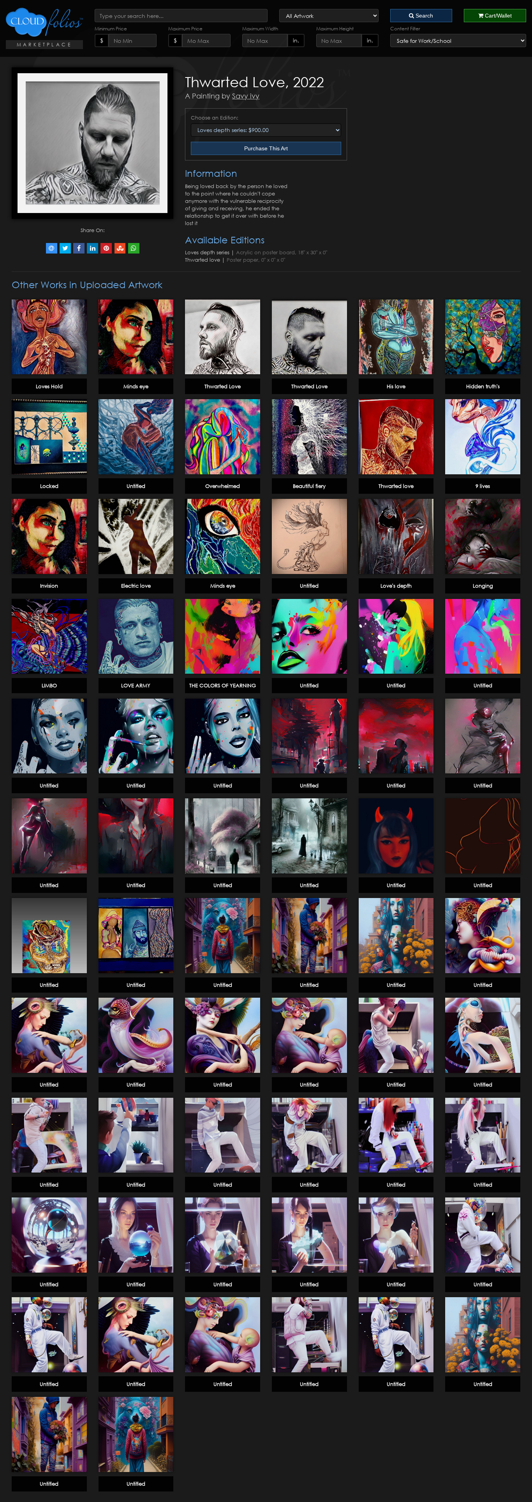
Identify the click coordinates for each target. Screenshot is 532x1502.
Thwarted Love (222, 386)
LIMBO (49, 685)
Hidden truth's (483, 386)
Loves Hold (49, 386)
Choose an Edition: (214, 117)
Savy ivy (245, 96)
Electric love (136, 586)
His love (396, 386)
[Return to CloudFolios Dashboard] (44, 22)
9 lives (483, 486)
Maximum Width (260, 29)
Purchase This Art (266, 148)
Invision (49, 586)
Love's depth (396, 586)
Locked (49, 486)
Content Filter (405, 29)
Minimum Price (111, 29)
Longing (483, 586)
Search (423, 15)
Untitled (136, 486)
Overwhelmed (222, 486)
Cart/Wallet (497, 15)
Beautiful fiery (309, 486)
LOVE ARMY (135, 685)
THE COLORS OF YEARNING (222, 685)
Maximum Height (335, 29)
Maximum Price (185, 29)
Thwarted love (396, 486)
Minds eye (135, 386)
